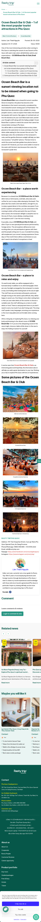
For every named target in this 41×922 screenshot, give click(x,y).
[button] (3, 634)
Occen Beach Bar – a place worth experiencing (22, 71)
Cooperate (5, 850)
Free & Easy (5, 879)
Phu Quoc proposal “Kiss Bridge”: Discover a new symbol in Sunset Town (15, 671)
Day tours (4, 872)
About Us (4, 847)
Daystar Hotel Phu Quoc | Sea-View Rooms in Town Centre (13, 730)
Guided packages (7, 875)
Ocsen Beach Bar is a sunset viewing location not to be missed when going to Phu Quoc (20, 67)
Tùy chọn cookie (20, 915)
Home (3, 9)
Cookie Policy (17, 919)
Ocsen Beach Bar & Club (23, 365)
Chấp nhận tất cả (20, 904)
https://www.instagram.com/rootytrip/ (21, 554)
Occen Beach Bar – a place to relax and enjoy (22, 73)
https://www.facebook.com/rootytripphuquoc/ (23, 552)
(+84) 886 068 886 (19, 803)
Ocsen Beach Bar (25, 36)
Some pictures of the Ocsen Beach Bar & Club (20, 76)
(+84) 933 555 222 (23, 805)
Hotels (3, 882)
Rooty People (6, 854)
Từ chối (20, 909)
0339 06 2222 (5, 811)
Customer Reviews (7, 857)
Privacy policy (23, 919)
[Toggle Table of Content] (35, 63)
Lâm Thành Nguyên (20, 569)
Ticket (3, 886)
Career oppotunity (7, 861)
